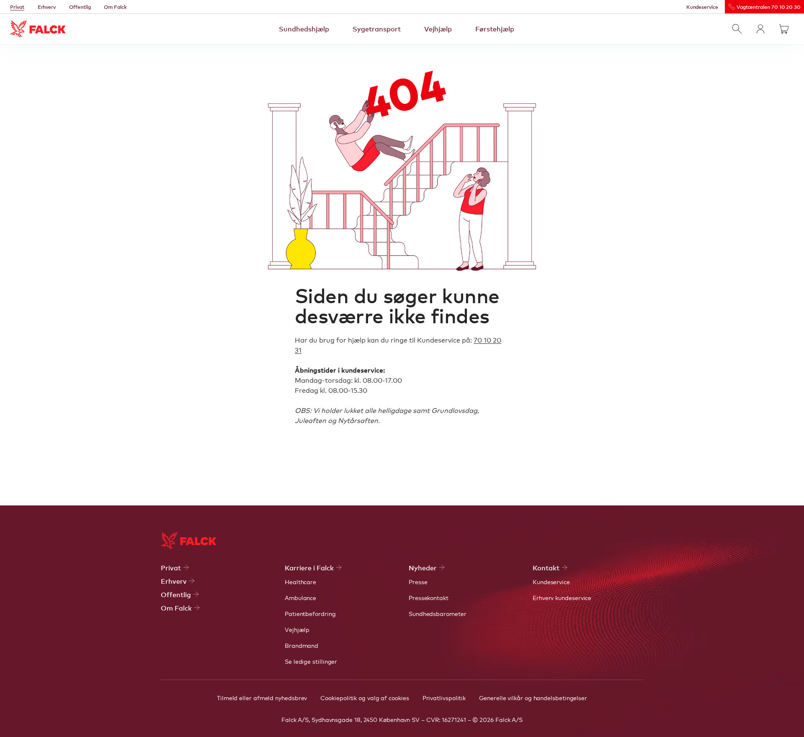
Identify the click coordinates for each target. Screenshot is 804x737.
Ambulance (300, 597)
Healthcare (300, 581)
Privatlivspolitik (444, 697)
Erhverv (47, 6)
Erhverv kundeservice (562, 597)
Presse (418, 581)
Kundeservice (702, 6)
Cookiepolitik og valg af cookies (364, 697)
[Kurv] (784, 29)
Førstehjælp (494, 28)
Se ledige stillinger (311, 661)
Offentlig (79, 6)
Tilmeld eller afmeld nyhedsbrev (262, 697)
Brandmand (301, 645)
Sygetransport (377, 28)
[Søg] (737, 29)
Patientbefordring (310, 613)
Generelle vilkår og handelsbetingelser (533, 697)
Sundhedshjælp (304, 28)
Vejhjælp (438, 28)
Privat (17, 6)
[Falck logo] (188, 540)
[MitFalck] (760, 29)
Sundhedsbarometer (437, 613)
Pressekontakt (428, 597)
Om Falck (115, 6)
